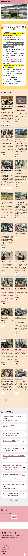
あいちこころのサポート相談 (10, 448)
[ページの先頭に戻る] (26, 554)
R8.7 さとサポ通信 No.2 (10, 494)
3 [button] (9, 400)
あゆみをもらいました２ (20, 261)
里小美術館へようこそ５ (20, 106)
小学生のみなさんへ (8, 433)
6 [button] (14, 400)
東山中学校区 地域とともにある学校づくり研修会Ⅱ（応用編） (7, 107)
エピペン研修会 (4, 139)
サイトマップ (5, 539)
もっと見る (15, 500)
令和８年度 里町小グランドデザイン (12, 475)
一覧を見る (14, 517)
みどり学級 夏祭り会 (19, 202)
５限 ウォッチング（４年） (20, 288)
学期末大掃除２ (4, 318)
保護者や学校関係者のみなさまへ (11, 416)
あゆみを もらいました (6, 288)
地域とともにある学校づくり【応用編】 (12, 484)
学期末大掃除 (18, 349)
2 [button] (7, 400)
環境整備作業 (18, 170)
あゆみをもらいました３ (6, 261)
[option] (14, 11)
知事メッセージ (7, 426)
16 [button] (20, 400)
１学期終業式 (4, 233)
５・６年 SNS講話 (5, 349)
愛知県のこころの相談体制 (9, 441)
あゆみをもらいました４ (20, 233)
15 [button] (18, 400)
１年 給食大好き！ (19, 379)
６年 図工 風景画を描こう (7, 379)
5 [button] (12, 400)
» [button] (22, 400)
